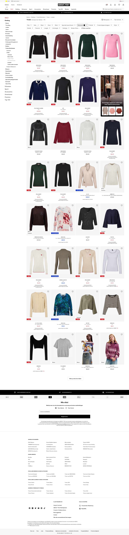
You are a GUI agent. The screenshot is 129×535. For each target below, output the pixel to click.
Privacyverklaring (49, 531)
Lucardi (84, 463)
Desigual (67, 457)
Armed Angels (31, 461)
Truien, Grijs (85, 484)
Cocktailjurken (49, 444)
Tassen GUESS (86, 442)
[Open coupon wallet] (107, 5)
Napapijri (85, 459)
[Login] (111, 5)
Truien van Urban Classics (88, 474)
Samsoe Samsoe (50, 466)
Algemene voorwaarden (61, 531)
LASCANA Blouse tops (33, 448)
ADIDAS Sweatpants (33, 451)
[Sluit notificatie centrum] (115, 5)
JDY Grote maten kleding (89, 444)
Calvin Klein (48, 459)
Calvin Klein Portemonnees (89, 446)
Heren (12, 4)
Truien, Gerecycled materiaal (34, 491)
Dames (7, 4)
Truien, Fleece (31, 493)
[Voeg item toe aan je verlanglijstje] (48, 34)
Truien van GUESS (50, 474)
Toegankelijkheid (84, 531)
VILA (29, 459)
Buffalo (48, 463)
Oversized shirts (68, 448)
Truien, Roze (67, 484)
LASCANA (67, 459)
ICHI (29, 463)
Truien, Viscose (49, 491)
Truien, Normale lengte (70, 493)
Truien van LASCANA (51, 476)
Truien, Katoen (68, 491)
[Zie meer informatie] (38, 72)
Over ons (32, 531)
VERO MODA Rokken (69, 444)
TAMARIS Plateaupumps (33, 444)
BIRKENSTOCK (68, 466)
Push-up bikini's (68, 446)
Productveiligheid (95, 531)
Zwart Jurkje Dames (50, 448)
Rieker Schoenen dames (51, 451)
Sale (35, 25)
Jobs (42, 531)
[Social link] (29, 508)
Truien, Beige (86, 482)
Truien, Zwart (31, 482)
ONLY (66, 463)
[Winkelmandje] (123, 5)
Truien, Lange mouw (87, 493)
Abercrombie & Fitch (51, 457)
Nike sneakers (68, 442)
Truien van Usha (86, 476)
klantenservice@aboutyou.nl (63, 424)
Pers (38, 531)
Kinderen (19, 4)
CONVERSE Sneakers (51, 446)
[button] (107, 20)
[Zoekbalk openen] (103, 9)
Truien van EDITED (69, 476)
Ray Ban (30, 457)
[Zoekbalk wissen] (123, 9)
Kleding (33, 17)
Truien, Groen (49, 484)
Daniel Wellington (87, 457)
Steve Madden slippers (51, 442)
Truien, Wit (67, 482)
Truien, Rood (31, 484)
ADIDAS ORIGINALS (87, 466)
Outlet (8, 1)
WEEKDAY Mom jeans (88, 448)
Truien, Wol (85, 491)
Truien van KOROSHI (32, 476)
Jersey (52, 17)
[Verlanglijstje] (119, 5)
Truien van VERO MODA (70, 474)
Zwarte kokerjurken (32, 446)
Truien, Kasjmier (50, 493)
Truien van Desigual (32, 474)
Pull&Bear (30, 466)
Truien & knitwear (41, 17)
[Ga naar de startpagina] (36, 502)
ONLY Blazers (31, 442)
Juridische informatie (73, 531)
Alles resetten (86, 28)
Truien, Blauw (49, 482)
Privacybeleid (55, 422)
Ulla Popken (49, 461)
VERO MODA (67, 461)
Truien (48, 17)
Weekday (85, 461)
